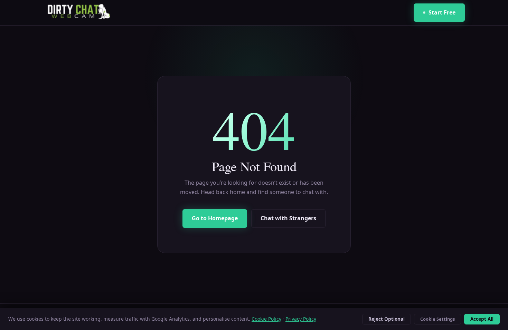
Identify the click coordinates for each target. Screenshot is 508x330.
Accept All (481, 319)
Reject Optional (386, 319)
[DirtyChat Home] (76, 13)
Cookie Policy (266, 319)
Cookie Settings (437, 319)
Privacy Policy (300, 319)
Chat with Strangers (288, 218)
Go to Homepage (215, 218)
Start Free (442, 12)
